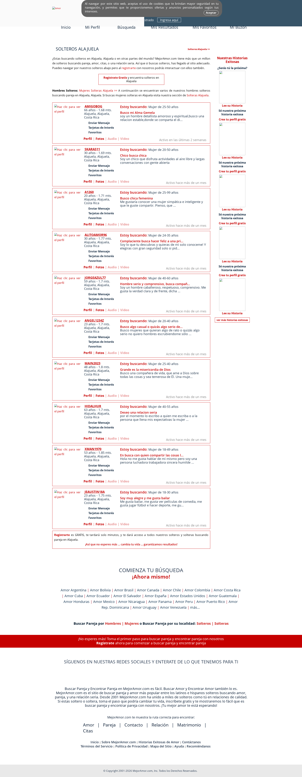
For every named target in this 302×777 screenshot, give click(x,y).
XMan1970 (93, 449)
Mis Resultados (164, 27)
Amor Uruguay (144, 607)
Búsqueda (126, 27)
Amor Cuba (73, 595)
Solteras (221, 623)
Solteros (204, 623)
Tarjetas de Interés (101, 128)
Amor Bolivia (100, 590)
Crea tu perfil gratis (232, 119)
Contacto (133, 725)
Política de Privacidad (131, 746)
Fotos (100, 139)
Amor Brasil (123, 590)
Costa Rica (91, 117)
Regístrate (105, 643)
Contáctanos (191, 742)
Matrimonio (189, 725)
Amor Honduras (76, 601)
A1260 (89, 192)
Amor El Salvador (127, 595)
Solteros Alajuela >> (199, 49)
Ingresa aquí (169, 20)
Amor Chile (172, 590)
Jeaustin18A (95, 492)
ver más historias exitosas (232, 320)
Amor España (155, 595)
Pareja (109, 725)
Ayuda (179, 746)
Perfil (88, 139)
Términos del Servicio (97, 746)
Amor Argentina (73, 590)
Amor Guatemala (223, 595)
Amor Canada (148, 590)
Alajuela (90, 114)
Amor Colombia (197, 590)
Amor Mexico (104, 601)
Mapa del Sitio (161, 746)
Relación (160, 725)
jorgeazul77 (95, 277)
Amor (88, 725)
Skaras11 (92, 149)
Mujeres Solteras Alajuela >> (98, 90)
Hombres (113, 623)
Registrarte (62, 535)
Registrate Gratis (115, 78)
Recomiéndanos (199, 746)
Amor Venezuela (173, 607)
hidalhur (93, 406)
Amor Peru (184, 601)
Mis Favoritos (205, 27)
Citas (88, 731)
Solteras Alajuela (197, 95)
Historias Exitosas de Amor (159, 742)
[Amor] (56, 8)
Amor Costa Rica (227, 590)
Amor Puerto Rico (210, 601)
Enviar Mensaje (99, 123)
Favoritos (95, 132)
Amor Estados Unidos (187, 595)
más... (195, 607)
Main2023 (92, 363)
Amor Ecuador (98, 595)
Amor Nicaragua (131, 601)
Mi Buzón (238, 27)
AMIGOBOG (93, 106)
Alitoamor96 (96, 235)
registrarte (129, 68)
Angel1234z (94, 320)
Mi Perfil (92, 27)
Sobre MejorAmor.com (119, 742)
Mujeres (132, 623)
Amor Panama (160, 601)
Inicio (66, 27)
